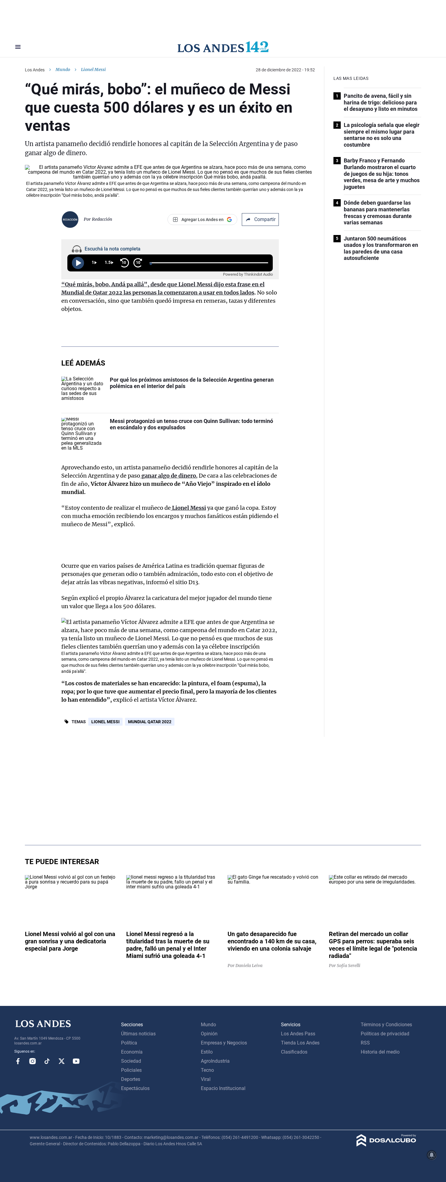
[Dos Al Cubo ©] (386, 1145)
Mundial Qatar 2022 (149, 721)
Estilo (207, 1052)
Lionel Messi (105, 721)
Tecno (207, 1070)
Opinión (209, 1034)
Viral (206, 1079)
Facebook (18, 1061)
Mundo (63, 69)
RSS (365, 1043)
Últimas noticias (138, 1034)
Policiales (131, 1070)
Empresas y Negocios (224, 1043)
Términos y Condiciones (386, 1024)
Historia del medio (380, 1052)
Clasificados (294, 1052)
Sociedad (131, 1061)
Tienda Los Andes (300, 1043)
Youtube (76, 1061)
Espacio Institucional (223, 1088)
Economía (132, 1052)
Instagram (32, 1061)
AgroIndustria (215, 1061)
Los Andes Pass (298, 1034)
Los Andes (35, 69)
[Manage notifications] (432, 1155)
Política (129, 1043)
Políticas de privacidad (385, 1034)
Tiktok (47, 1061)
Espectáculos (135, 1088)
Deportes (130, 1079)
